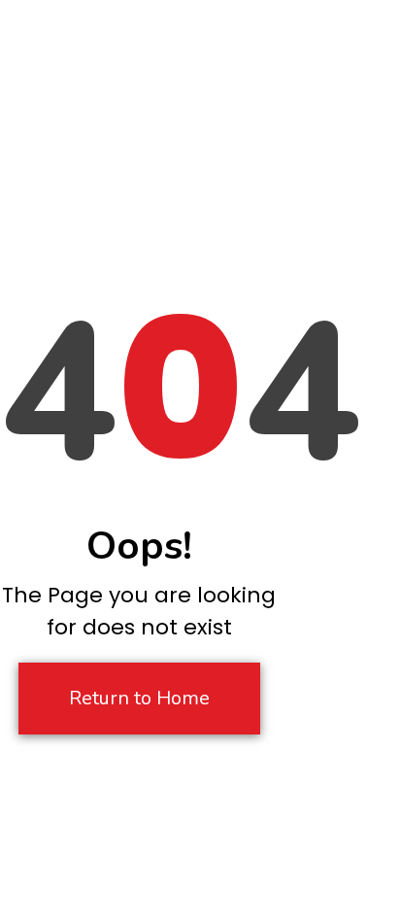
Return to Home (139, 698)
